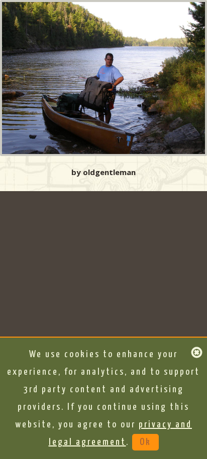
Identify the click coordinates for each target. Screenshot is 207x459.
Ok (145, 442)
